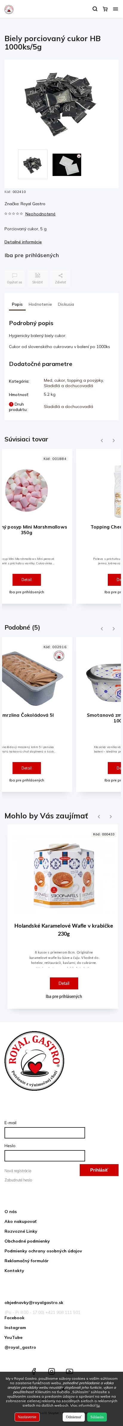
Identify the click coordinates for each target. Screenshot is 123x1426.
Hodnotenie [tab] (40, 304)
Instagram (15, 1327)
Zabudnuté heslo (18, 1180)
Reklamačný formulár (26, 1260)
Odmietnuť (74, 1417)
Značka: (24, 203)
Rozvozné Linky (20, 1231)
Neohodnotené (40, 214)
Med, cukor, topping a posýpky (73, 380)
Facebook (14, 1317)
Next (114, 440)
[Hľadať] (94, 8)
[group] (61, 919)
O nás (10, 1211)
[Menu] (116, 9)
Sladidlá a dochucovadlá (68, 385)
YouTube (13, 1337)
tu (98, 1405)
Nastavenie (27, 1417)
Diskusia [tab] (66, 304)
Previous (101, 440)
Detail (26, 579)
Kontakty (14, 1270)
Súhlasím (97, 1417)
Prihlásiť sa (99, 1171)
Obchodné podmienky (27, 1241)
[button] (64, 968)
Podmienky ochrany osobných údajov (43, 1251)
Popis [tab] (17, 304)
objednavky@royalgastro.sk (33, 1302)
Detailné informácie (23, 242)
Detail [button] (64, 983)
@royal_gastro (20, 1347)
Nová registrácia (17, 1170)
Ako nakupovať (20, 1221)
